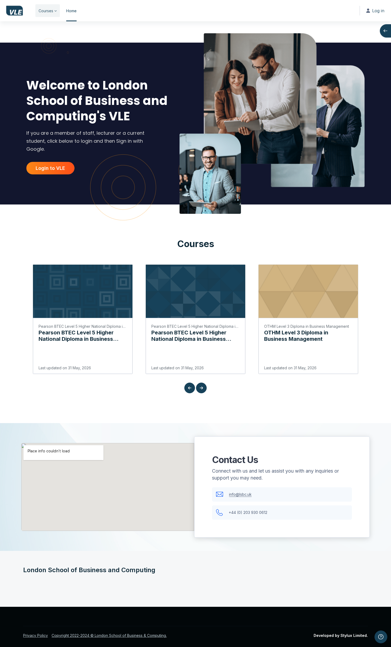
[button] (189, 388)
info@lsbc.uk (240, 494)
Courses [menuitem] (46, 11)
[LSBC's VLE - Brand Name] (14, 10)
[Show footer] (381, 636)
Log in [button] (378, 10)
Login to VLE (50, 168)
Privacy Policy (35, 635)
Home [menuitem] (71, 11)
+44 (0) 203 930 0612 (248, 512)
